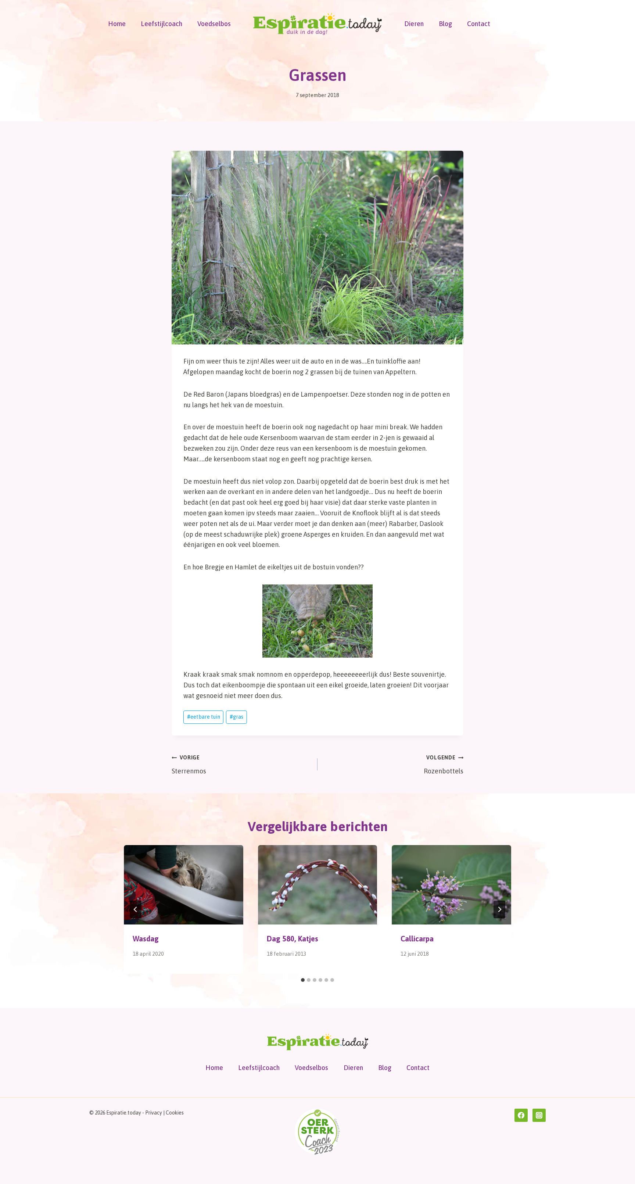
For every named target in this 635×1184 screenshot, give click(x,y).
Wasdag (146, 938)
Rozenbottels (443, 765)
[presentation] (183, 884)
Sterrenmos (189, 765)
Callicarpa (417, 938)
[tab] (303, 980)
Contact (478, 24)
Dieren (414, 24)
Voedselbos (214, 24)
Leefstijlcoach (161, 24)
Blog (445, 24)
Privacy (153, 1113)
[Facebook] (521, 1115)
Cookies (175, 1113)
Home (117, 24)
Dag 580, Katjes (292, 938)
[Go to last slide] (135, 909)
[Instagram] (539, 1115)
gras (236, 717)
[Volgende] (499, 909)
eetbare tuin (203, 717)
